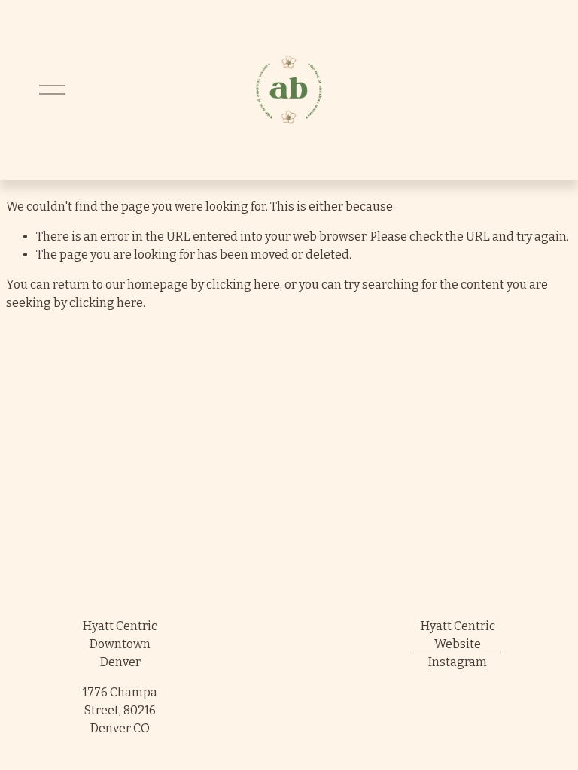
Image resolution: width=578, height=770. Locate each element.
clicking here (243, 284)
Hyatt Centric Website (458, 635)
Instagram (457, 662)
